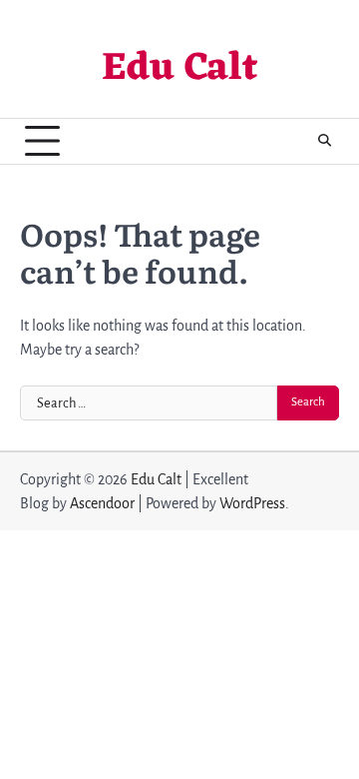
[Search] (324, 141)
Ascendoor (102, 503)
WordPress (252, 503)
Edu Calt (180, 69)
